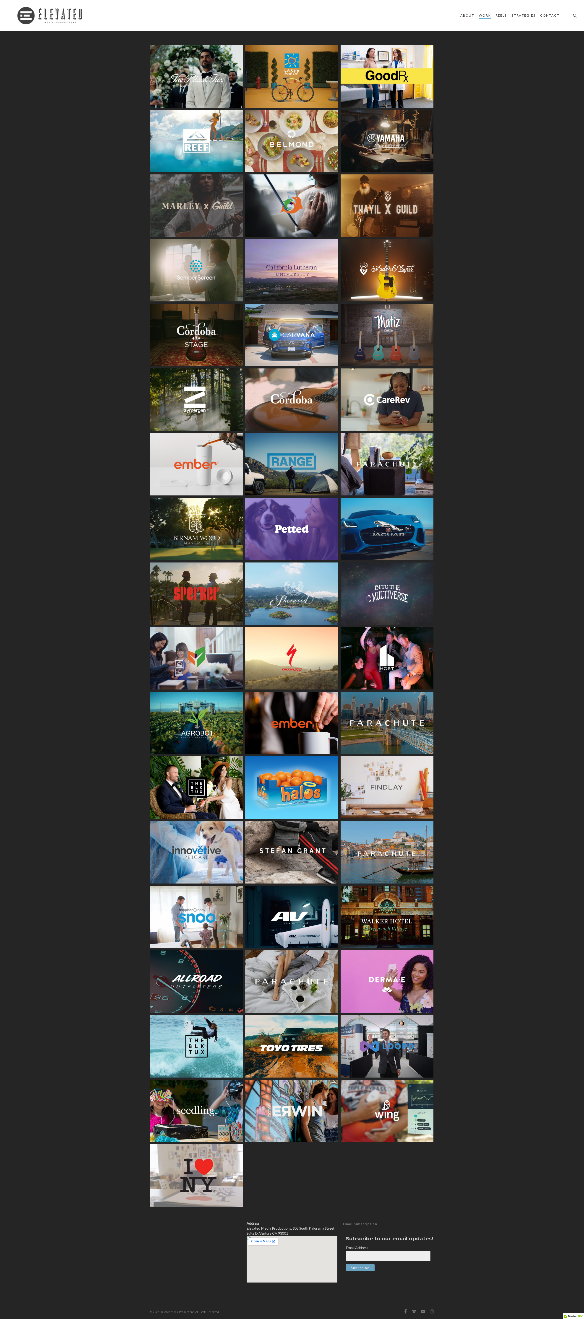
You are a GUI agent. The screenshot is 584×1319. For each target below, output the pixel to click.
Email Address (357, 1247)
